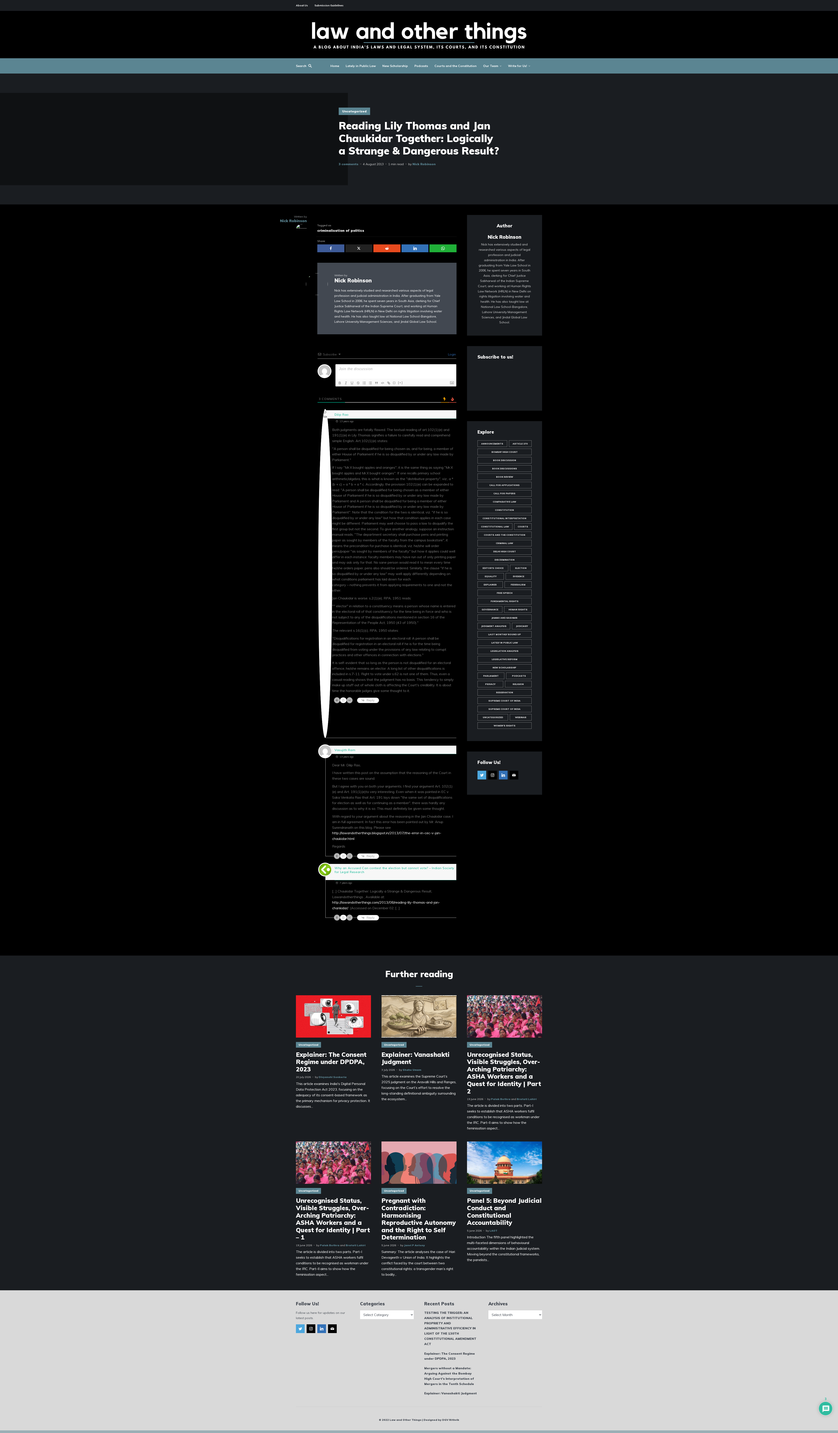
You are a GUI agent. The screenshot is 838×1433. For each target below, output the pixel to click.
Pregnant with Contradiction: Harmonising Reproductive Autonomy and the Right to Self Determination (418, 1219)
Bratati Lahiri (527, 1099)
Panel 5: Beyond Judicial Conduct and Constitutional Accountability (504, 1211)
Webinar (520, 717)
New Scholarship (395, 66)
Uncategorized (354, 111)
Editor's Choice (493, 568)
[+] (400, 382)
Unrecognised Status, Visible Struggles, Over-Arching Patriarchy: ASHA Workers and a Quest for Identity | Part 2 (504, 1073)
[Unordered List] (370, 383)
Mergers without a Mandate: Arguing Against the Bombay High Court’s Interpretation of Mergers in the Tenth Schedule (449, 1376)
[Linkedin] (503, 775)
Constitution (504, 510)
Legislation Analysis (504, 651)
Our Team (490, 66)
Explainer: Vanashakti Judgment (415, 1058)
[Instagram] (492, 775)
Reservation (504, 692)
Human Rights (517, 609)
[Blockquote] (376, 383)
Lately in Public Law (361, 66)
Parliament (491, 675)
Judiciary (522, 626)
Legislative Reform (504, 659)
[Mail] (514, 775)
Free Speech (504, 593)
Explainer (490, 584)
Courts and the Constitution (455, 66)
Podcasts (421, 66)
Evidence (518, 576)
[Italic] (346, 383)
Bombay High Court (504, 452)
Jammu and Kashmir (504, 617)
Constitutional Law (495, 526)
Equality (490, 576)
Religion (518, 684)
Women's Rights (504, 725)
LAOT (493, 1230)
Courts (523, 526)
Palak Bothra (500, 1099)
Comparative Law (504, 501)
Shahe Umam (412, 1069)
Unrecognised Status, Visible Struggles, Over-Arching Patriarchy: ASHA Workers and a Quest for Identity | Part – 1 (333, 1219)
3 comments (348, 164)
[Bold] (340, 383)
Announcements (492, 443)
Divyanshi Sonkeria (333, 1077)
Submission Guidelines (328, 5)
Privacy (490, 684)
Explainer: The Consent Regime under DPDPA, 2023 (331, 1062)
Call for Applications (504, 485)
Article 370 (520, 443)
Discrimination (505, 559)
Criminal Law (504, 543)
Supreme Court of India (504, 700)
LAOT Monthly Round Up (504, 634)
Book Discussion (504, 460)
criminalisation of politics (340, 230)
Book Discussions (504, 468)
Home (334, 66)
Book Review (504, 476)
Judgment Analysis (494, 626)
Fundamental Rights (505, 601)
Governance (490, 609)
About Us (302, 5)
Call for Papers (504, 493)
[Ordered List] (364, 383)
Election (521, 568)
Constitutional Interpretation (504, 518)
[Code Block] (383, 383)
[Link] (389, 383)
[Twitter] (481, 775)
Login (451, 354)
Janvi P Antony (414, 1245)
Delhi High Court (504, 551)
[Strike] (358, 383)
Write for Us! (517, 66)
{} (394, 382)
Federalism (518, 584)
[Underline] (352, 383)
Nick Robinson (424, 164)
